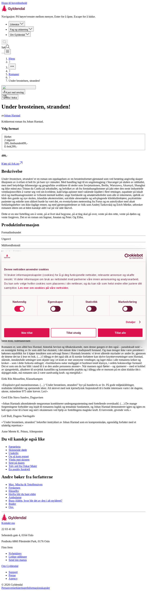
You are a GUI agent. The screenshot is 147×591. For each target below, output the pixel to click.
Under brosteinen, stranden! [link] (24, 80)
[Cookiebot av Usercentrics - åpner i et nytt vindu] (127, 256)
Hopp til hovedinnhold (14, 2)
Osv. (11, 507)
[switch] (55, 309)
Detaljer (131, 321)
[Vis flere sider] (12, 67)
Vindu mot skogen (19, 459)
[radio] (19, 143)
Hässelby (14, 490)
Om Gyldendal (17, 35)
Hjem (12, 58)
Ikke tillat (26, 332)
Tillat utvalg (73, 332)
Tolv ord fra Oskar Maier (23, 466)
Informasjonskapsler (38, 587)
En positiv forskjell (19, 469)
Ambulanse (15, 497)
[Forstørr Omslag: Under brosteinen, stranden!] (18, 87)
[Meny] (7, 51)
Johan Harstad (12, 115)
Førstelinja (14, 446)
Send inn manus (18, 559)
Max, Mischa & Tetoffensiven (25, 484)
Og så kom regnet (19, 456)
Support (13, 572)
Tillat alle (120, 332)
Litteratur (14, 24)
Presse (12, 575)
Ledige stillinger (18, 556)
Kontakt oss (8, 523)
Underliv (14, 453)
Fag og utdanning (19, 29)
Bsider (12, 503)
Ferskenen (14, 487)
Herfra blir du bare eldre (22, 494)
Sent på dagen (17, 462)
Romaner (14, 74)
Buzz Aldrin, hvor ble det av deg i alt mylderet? (35, 500)
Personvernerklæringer (14, 587)
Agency (13, 578)
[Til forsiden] (13, 519)
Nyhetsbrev (15, 553)
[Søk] (4, 42)
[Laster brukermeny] (2, 53)
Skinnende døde (18, 449)
